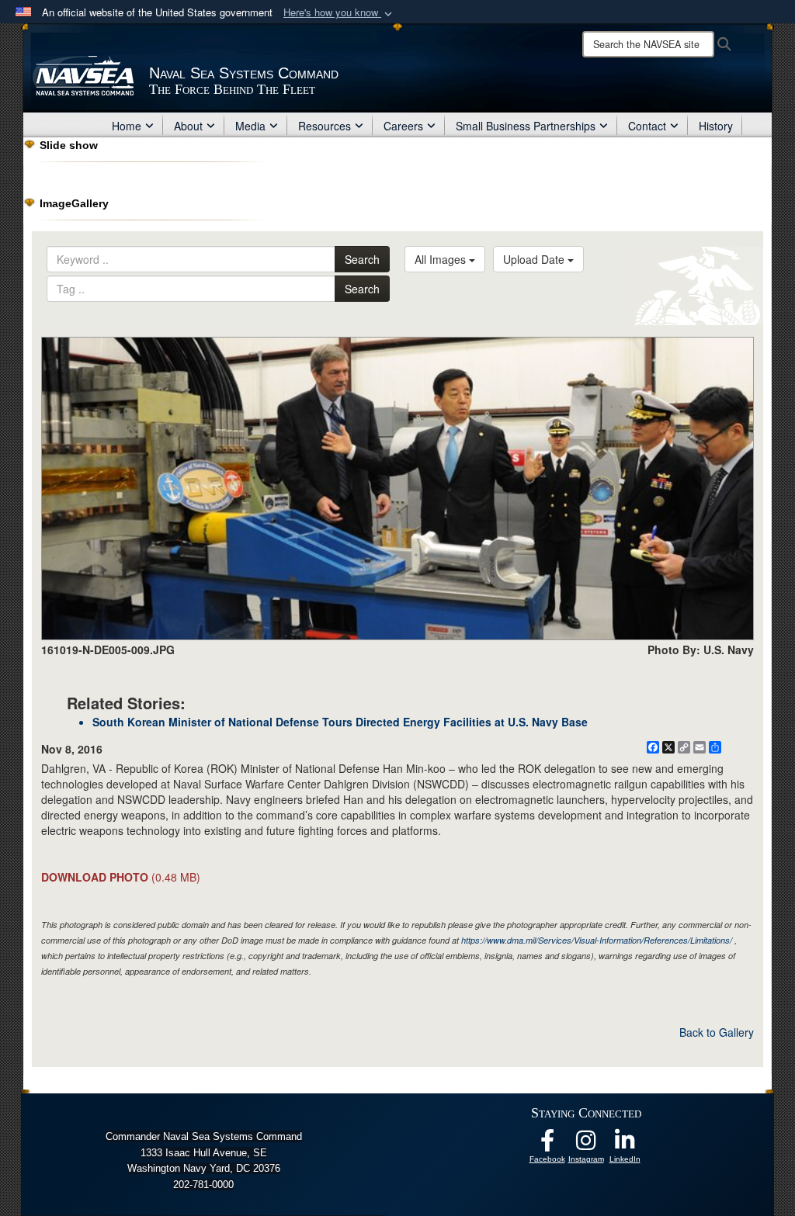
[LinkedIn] (625, 1144)
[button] (339, 13)
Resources (324, 125)
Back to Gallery (716, 1032)
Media (250, 125)
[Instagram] (586, 1144)
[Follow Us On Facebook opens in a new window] (547, 1144)
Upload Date (535, 259)
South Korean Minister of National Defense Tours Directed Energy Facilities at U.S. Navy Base (340, 721)
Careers (403, 125)
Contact (647, 125)
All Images (442, 259)
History (716, 125)
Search (362, 259)
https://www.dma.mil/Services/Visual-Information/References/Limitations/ (596, 940)
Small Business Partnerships (525, 125)
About (188, 125)
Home (126, 125)
